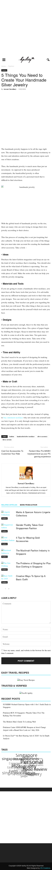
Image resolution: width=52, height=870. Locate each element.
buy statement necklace (13, 417)
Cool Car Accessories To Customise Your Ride (12, 452)
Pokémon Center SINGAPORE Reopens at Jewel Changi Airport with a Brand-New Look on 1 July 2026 (24, 728)
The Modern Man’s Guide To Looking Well (19, 721)
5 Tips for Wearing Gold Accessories (28, 539)
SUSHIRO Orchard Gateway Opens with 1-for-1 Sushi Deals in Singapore (27, 705)
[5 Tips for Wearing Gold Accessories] (8, 540)
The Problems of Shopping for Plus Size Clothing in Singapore (33, 565)
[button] (48, 59)
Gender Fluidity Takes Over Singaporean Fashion (29, 526)
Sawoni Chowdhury (10, 89)
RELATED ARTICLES (9, 505)
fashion (11, 436)
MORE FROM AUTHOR (28, 505)
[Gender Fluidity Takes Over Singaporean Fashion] (8, 527)
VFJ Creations (45, 868)
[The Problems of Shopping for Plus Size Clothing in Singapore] (8, 566)
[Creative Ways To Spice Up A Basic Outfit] (8, 579)
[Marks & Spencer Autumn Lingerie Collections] (8, 515)
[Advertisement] (26, 28)
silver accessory (42, 436)
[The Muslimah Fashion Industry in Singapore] (8, 553)
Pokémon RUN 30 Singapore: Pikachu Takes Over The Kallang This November (23, 714)
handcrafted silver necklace (26, 436)
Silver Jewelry (7, 440)
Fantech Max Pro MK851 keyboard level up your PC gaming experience (39, 453)
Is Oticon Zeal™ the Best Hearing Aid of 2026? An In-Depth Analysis (26, 737)
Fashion (4, 70)
